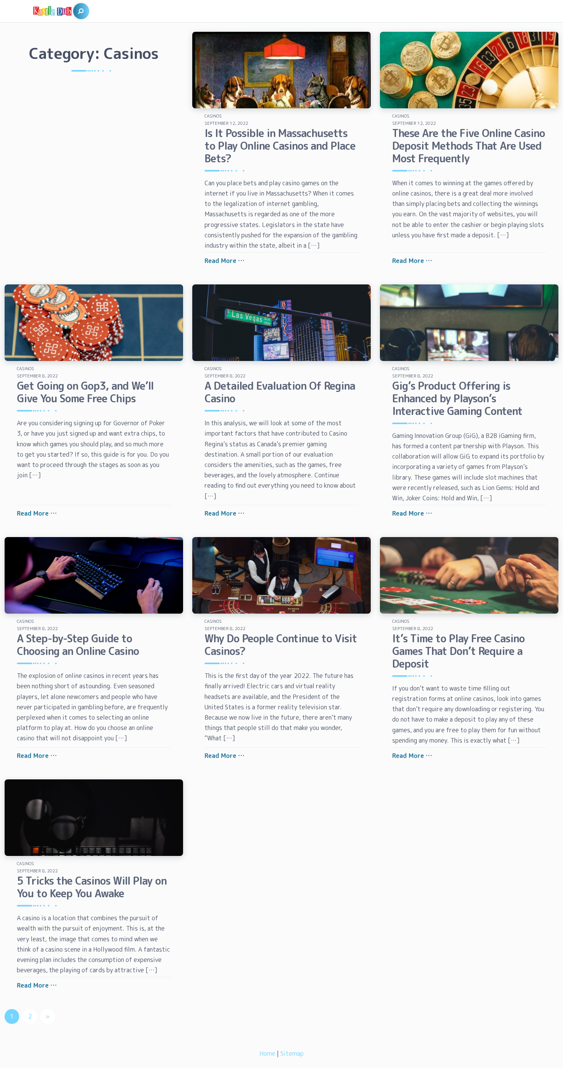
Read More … (224, 260)
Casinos (213, 116)
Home (267, 1053)
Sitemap (292, 1053)
